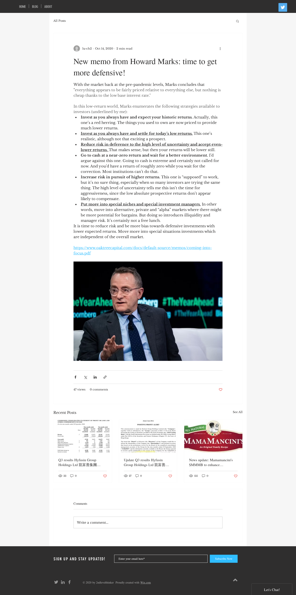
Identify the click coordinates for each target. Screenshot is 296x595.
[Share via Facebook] (75, 377)
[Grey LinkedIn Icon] (62, 582)
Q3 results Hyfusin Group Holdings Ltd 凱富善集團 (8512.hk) (77, 462)
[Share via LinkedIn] (95, 377)
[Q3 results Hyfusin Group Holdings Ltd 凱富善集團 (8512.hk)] (83, 436)
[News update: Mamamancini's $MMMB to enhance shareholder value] (213, 436)
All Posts (59, 21)
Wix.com (145, 582)
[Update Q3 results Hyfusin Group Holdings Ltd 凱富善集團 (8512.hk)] (148, 436)
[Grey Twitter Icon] (56, 582)
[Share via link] (105, 377)
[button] (237, 21)
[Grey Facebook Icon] (69, 582)
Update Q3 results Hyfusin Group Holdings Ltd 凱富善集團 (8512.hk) (146, 462)
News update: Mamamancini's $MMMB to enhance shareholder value (211, 462)
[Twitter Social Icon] (282, 7)
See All (238, 412)
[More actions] (220, 48)
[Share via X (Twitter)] (85, 377)
